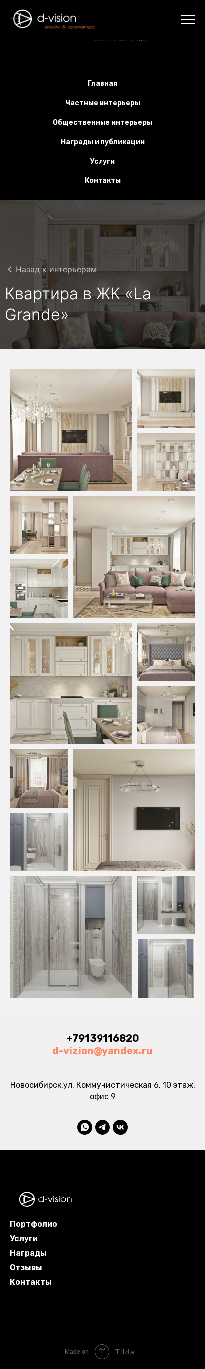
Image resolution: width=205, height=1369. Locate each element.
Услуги (102, 161)
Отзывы (26, 1267)
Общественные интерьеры (102, 122)
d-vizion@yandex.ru (102, 1051)
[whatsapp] (84, 1127)
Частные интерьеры (102, 103)
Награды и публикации (103, 142)
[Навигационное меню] (188, 20)
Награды (28, 1253)
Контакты (103, 180)
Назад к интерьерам (56, 269)
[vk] (120, 1127)
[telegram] (102, 1127)
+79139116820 (102, 1038)
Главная (102, 83)
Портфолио (33, 1224)
